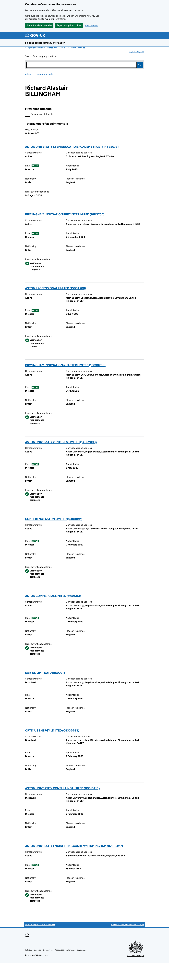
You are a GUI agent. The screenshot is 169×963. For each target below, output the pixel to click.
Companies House (40, 955)
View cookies (91, 25)
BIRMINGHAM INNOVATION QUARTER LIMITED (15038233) (65, 365)
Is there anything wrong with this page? (127, 924)
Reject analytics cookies (69, 25)
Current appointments (42, 114)
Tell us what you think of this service (40, 924)
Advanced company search (39, 74)
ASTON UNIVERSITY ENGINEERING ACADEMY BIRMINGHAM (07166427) (74, 846)
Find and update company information (45, 42)
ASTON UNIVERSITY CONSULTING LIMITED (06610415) (62, 788)
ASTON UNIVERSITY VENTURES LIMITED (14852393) (61, 442)
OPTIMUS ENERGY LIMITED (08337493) (52, 730)
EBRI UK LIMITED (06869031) (45, 673)
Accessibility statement (64, 950)
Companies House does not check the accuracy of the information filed (55, 48)
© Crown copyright (135, 955)
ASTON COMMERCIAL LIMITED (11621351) (53, 596)
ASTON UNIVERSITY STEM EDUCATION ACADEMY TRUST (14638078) (72, 147)
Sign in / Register (136, 51)
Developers (81, 950)
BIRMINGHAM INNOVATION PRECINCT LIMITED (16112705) (65, 214)
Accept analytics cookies (39, 25)
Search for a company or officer (41, 56)
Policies (28, 950)
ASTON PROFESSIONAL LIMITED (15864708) (55, 288)
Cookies (37, 950)
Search (140, 65)
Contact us (47, 950)
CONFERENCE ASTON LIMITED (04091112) (53, 519)
